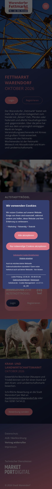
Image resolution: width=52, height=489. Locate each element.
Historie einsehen (26, 258)
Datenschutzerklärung (21, 280)
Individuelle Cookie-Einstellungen (26, 255)
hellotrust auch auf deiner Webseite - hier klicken (24, 270)
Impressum (35, 280)
